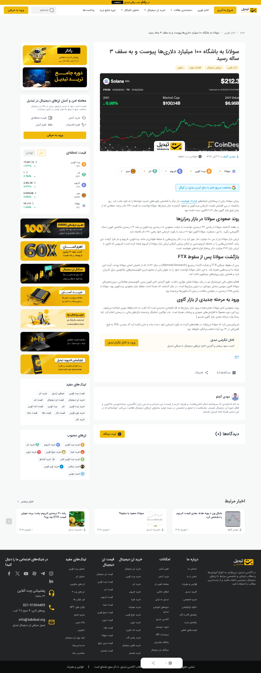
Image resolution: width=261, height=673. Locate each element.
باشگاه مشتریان (161, 642)
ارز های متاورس (77, 584)
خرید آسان (163, 576)
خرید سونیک (135, 607)
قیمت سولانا (107, 635)
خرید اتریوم (49, 444)
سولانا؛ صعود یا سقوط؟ (131, 513)
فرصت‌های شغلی (189, 630)
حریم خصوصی (190, 599)
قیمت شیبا (108, 605)
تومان (29, 152)
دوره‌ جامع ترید (108, 10)
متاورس (81, 630)
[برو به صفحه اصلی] (249, 10)
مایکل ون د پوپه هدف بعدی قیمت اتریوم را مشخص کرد (199, 515)
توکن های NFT (77, 607)
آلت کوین (232, 67)
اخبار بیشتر (27, 501)
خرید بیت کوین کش (70, 459)
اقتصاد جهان (195, 67)
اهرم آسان (164, 569)
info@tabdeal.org (32, 619)
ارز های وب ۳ (78, 592)
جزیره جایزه (79, 615)
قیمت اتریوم (107, 597)
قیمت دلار (60, 413)
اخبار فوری (203, 10)
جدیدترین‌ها (79, 645)
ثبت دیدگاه (109, 434)
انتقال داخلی (163, 592)
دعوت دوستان (162, 627)
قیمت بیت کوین (76, 393)
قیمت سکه (32, 413)
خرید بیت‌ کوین (77, 406)
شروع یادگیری (225, 10)
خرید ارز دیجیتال (156, 10)
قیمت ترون (107, 620)
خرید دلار (80, 419)
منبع (237, 356)
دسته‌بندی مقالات (183, 10)
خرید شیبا (75, 452)
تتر (41, 152)
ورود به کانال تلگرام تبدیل (121, 343)
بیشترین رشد (78, 653)
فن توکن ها (79, 599)
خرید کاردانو (45, 459)
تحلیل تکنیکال (131, 10)
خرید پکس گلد (133, 638)
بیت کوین (52, 406)
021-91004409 (34, 605)
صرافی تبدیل (58, 393)
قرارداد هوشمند (189, 201)
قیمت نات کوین (35, 406)
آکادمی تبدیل (162, 619)
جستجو (52, 10)
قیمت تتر (38, 400)
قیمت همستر (107, 651)
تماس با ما (192, 576)
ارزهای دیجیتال (214, 67)
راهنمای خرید (190, 622)
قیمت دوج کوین (105, 612)
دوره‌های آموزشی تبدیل (161, 609)
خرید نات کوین (133, 630)
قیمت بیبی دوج (105, 643)
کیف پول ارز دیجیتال (75, 638)
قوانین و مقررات (189, 584)
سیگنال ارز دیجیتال (160, 650)
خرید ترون (31, 452)
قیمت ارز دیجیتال (55, 400)
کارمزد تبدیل (191, 592)
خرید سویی (74, 474)
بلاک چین (80, 622)
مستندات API (162, 634)
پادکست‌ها (88, 10)
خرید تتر (43, 393)
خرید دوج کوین (53, 452)
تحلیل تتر (80, 576)
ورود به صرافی (16, 10)
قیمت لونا (108, 628)
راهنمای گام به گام (188, 615)
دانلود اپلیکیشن (189, 607)
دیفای (180, 67)
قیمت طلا (46, 413)
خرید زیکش (74, 466)
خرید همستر (135, 653)
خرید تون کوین (77, 413)
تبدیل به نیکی (162, 599)
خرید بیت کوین (72, 444)
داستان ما (192, 569)
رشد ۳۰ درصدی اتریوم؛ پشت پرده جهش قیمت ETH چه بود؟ (43, 515)
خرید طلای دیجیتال (131, 645)
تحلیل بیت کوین (77, 569)
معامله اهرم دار (162, 584)
